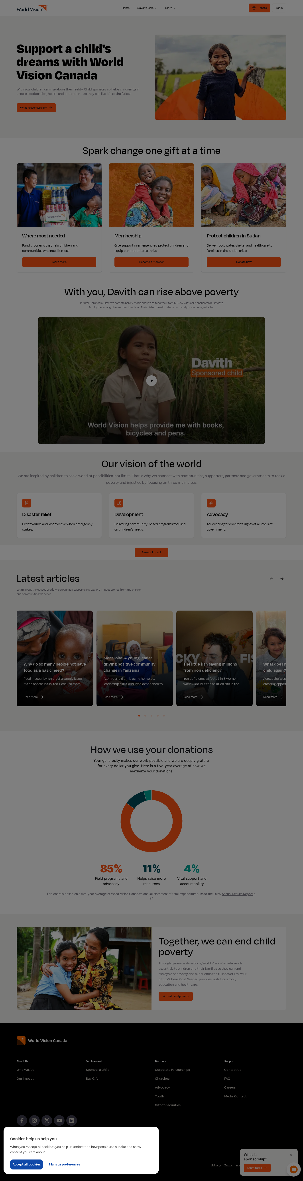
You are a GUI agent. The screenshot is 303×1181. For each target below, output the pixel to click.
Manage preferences (64, 1164)
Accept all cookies (27, 1164)
